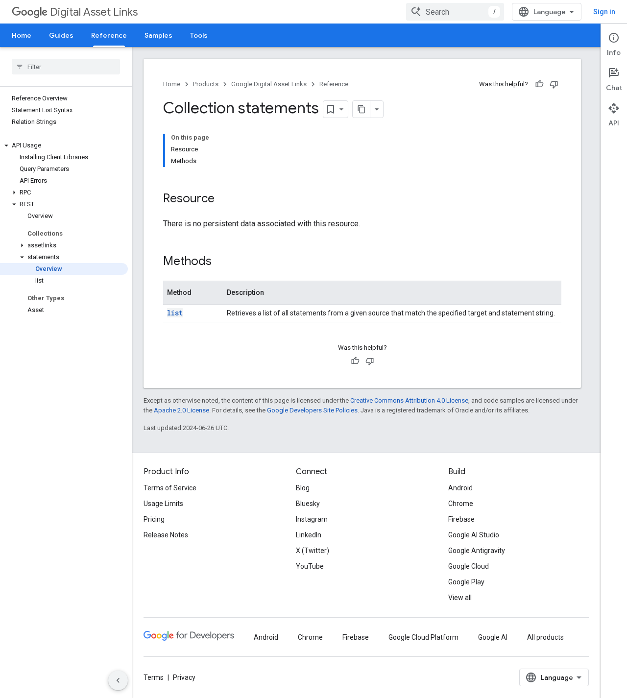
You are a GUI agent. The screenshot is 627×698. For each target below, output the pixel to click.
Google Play (466, 582)
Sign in (604, 12)
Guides (61, 35)
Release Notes (166, 535)
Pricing (154, 519)
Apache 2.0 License (181, 410)
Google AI (492, 637)
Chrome (460, 503)
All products (545, 637)
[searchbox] (66, 66)
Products (205, 84)
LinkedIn (308, 535)
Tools (199, 35)
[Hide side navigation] (118, 680)
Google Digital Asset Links (269, 84)
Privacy (184, 677)
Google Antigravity (476, 550)
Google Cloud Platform (423, 637)
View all (460, 598)
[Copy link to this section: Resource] (224, 199)
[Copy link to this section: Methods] (221, 262)
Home (21, 35)
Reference (109, 35)
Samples (158, 35)
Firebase (461, 519)
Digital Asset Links (94, 12)
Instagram (312, 519)
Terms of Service (170, 488)
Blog (303, 488)
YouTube (310, 566)
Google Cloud (468, 566)
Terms (154, 677)
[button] (64, 145)
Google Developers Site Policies (312, 410)
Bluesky (308, 503)
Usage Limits (163, 503)
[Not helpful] (554, 84)
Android (460, 488)
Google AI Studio (473, 535)
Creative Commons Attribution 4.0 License (409, 400)
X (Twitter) (312, 550)
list (175, 312)
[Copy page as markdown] (361, 109)
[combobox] (455, 12)
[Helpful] (539, 84)
